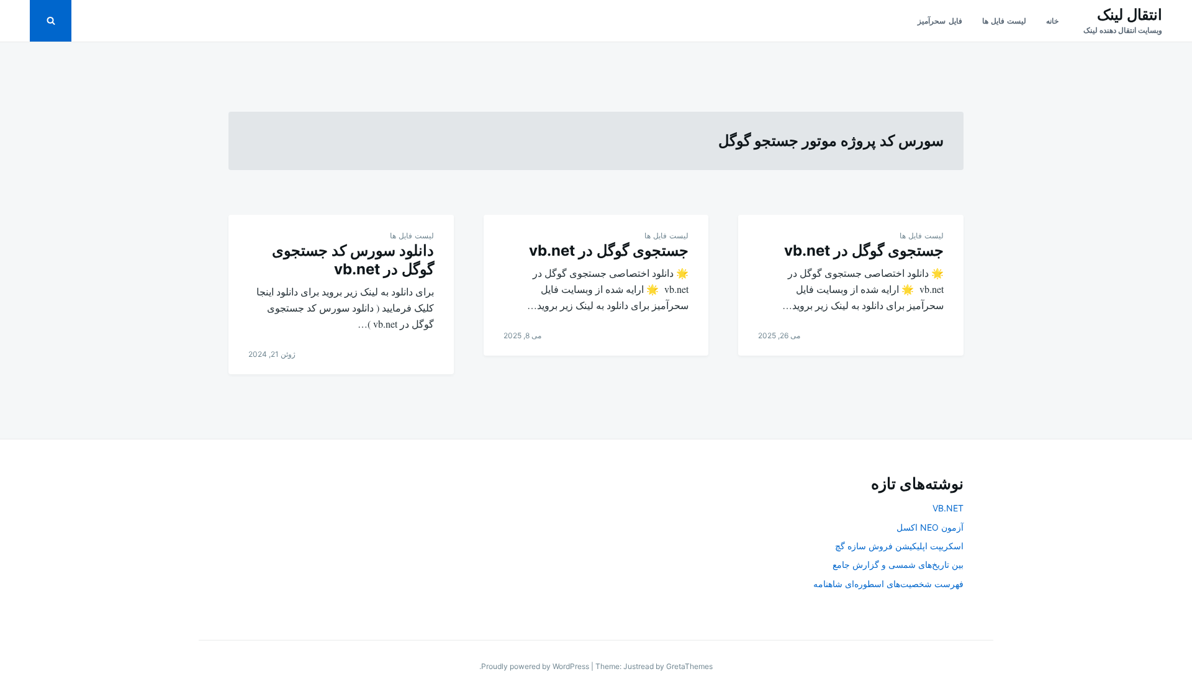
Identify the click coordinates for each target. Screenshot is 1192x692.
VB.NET (948, 508)
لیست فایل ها (1004, 20)
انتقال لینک (1129, 15)
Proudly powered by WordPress (536, 666)
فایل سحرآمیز (940, 20)
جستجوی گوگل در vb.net (862, 250)
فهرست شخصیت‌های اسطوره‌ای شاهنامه (888, 583)
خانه (1052, 20)
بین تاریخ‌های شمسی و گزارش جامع (898, 564)
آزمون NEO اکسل (930, 527)
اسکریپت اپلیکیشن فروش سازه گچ (899, 546)
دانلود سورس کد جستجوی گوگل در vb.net (353, 259)
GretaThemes (689, 666)
